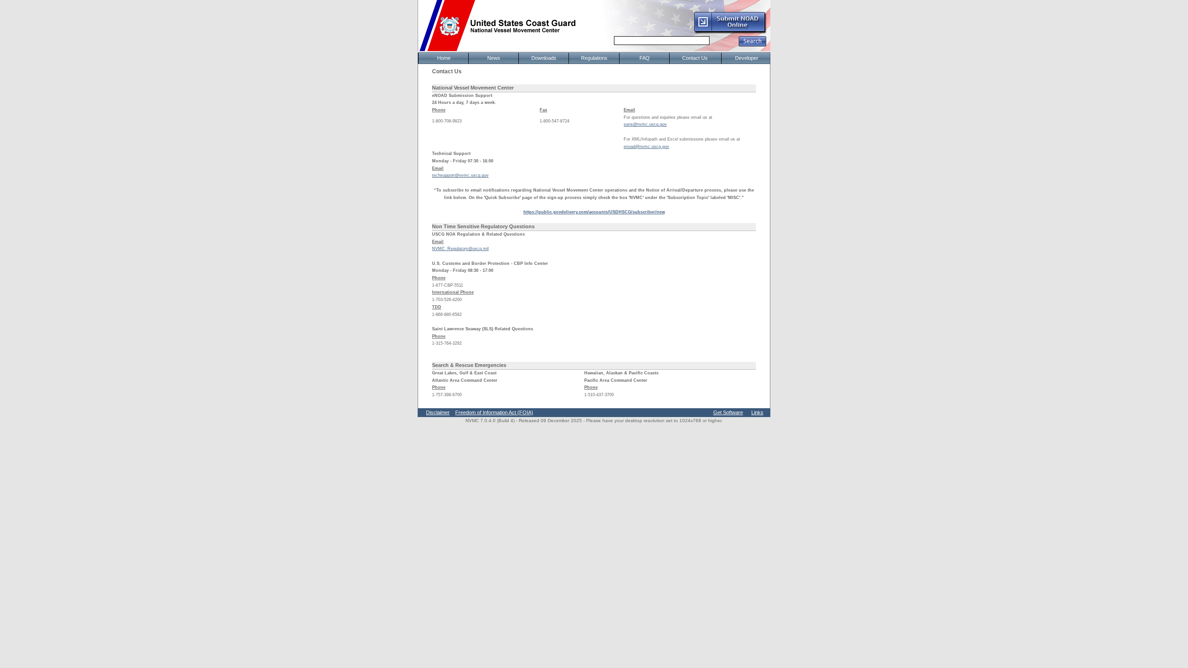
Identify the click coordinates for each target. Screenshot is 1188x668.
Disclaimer (438, 412)
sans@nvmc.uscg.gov (645, 124)
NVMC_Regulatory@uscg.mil (460, 248)
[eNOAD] (730, 32)
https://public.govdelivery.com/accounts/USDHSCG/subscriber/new (594, 212)
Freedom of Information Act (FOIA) (494, 412)
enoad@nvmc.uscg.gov (646, 146)
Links (757, 412)
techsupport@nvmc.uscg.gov (460, 175)
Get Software (728, 412)
